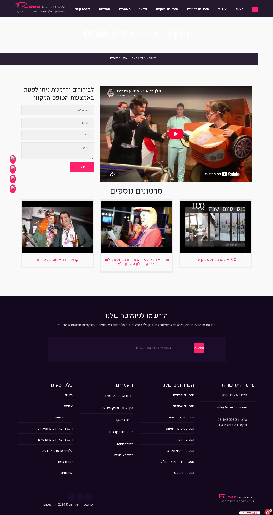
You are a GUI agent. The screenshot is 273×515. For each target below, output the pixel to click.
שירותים (67, 472)
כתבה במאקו (124, 420)
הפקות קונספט (184, 472)
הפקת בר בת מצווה (181, 417)
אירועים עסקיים (167, 9)
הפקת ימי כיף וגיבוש (180, 450)
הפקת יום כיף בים (121, 432)
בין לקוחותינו (63, 417)
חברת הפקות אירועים (119, 396)
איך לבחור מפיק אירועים (116, 408)
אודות (222, 9)
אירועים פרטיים (198, 9)
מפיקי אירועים (123, 455)
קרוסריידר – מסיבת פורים (57, 260)
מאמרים (125, 9)
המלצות (104, 9)
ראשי (239, 9)
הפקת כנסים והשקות (180, 428)
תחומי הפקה (125, 444)
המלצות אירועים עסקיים (55, 428)
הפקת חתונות (185, 439)
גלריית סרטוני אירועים (57, 450)
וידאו (143, 9)
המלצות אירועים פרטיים (55, 439)
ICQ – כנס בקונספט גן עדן (215, 260)
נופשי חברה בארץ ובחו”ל (177, 461)
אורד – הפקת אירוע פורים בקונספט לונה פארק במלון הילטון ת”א (137, 262)
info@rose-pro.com (232, 407)
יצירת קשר (82, 9)
